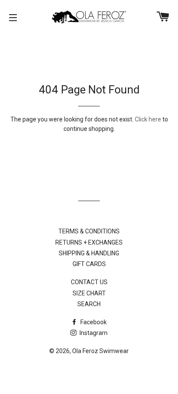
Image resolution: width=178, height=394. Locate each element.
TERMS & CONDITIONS (89, 231)
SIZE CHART (89, 293)
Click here (148, 119)
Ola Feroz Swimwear (100, 350)
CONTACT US (89, 282)
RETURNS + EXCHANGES (89, 242)
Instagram (93, 332)
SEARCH (89, 304)
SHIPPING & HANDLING (89, 253)
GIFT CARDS (89, 264)
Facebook (93, 322)
